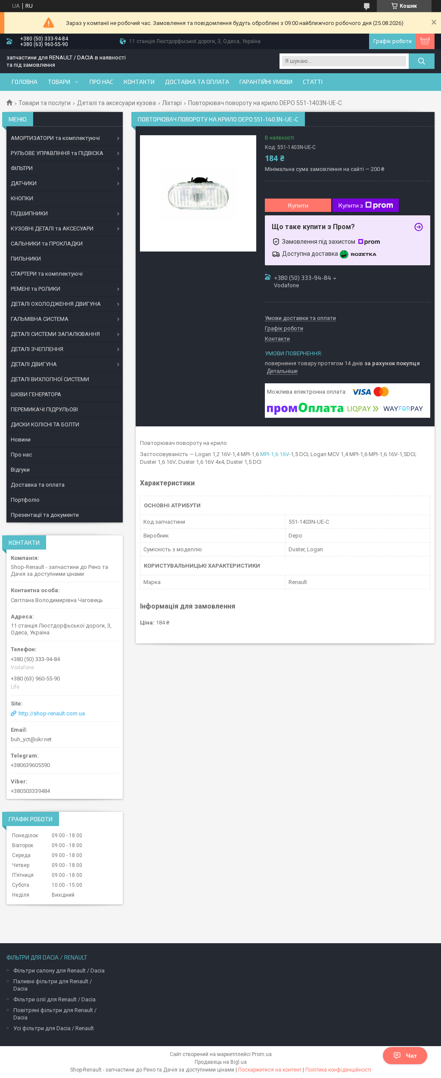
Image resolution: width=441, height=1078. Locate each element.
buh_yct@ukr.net (31, 739)
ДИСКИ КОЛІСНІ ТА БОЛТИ (45, 424)
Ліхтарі (172, 102)
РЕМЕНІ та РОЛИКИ (35, 289)
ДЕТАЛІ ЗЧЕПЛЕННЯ (37, 349)
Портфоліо (25, 500)
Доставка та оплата (197, 82)
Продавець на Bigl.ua (221, 1062)
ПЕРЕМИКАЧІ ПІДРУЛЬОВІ (44, 409)
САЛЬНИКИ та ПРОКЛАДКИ (47, 243)
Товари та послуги (45, 102)
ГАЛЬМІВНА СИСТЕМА (39, 319)
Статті (313, 82)
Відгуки (20, 469)
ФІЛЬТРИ (22, 168)
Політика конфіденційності (338, 1070)
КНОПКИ (22, 198)
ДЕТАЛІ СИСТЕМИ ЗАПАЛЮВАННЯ (55, 334)
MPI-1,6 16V (274, 454)
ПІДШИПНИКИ (29, 213)
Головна (24, 82)
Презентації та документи (45, 515)
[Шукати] (422, 61)
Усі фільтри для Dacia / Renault (53, 1028)
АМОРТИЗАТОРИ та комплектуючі (55, 138)
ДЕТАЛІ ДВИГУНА (34, 364)
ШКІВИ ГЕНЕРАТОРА (36, 394)
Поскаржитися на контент (269, 1070)
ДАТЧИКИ (24, 183)
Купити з (351, 205)
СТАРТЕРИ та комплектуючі (47, 273)
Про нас (101, 82)
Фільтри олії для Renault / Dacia (54, 999)
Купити (298, 205)
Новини (21, 439)
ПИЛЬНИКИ (26, 258)
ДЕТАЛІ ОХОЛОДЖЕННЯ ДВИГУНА (56, 304)
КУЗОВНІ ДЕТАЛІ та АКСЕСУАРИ (52, 228)
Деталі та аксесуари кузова (116, 102)
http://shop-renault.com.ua (52, 713)
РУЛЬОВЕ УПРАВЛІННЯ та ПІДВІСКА (57, 153)
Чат (411, 1055)
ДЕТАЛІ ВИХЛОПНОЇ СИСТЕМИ (50, 379)
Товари (59, 82)
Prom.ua (262, 1054)
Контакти (139, 82)
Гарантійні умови (265, 82)
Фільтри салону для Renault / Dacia (59, 970)
